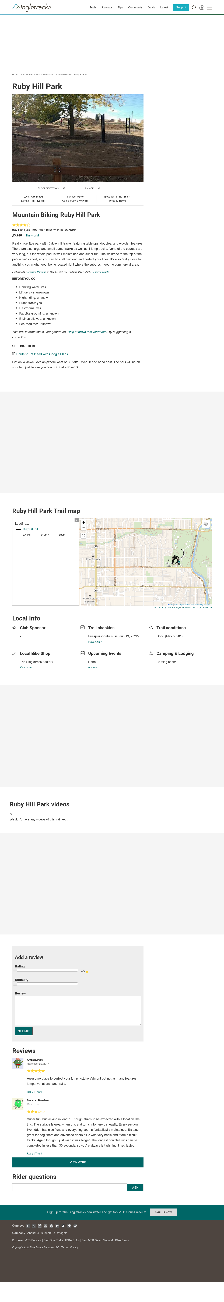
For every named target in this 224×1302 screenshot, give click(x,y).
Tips (120, 7)
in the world (31, 235)
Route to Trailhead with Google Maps (42, 354)
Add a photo (72, 188)
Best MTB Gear (91, 1240)
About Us (33, 1233)
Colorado (59, 74)
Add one (92, 667)
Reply (30, 1091)
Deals (151, 7)
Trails (93, 7)
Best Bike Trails (53, 1240)
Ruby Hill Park (81, 74)
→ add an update (100, 271)
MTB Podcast (33, 1240)
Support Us (48, 1233)
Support (181, 7)
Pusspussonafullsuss (103, 636)
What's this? (95, 641)
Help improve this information (88, 331)
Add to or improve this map (167, 607)
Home (15, 74)
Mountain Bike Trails (29, 74)
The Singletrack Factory (36, 661)
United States (46, 74)
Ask (135, 1187)
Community (135, 7)
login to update (164, 641)
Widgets (62, 1233)
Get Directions (50, 188)
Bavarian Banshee (36, 271)
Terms (64, 1247)
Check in (105, 188)
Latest (164, 7)
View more (26, 667)
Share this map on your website (197, 607)
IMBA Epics (72, 1240)
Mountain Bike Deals (116, 1240)
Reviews (107, 7)
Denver (68, 74)
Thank (38, 1091)
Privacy (74, 1247)
